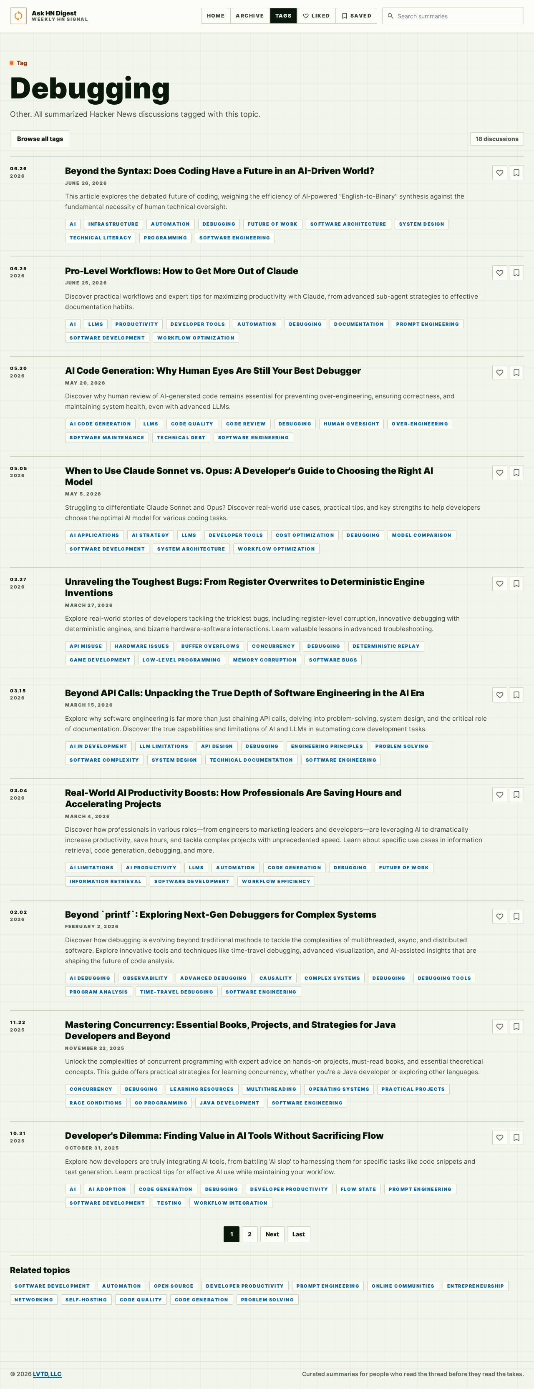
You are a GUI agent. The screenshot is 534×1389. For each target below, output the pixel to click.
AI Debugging (90, 978)
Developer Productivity (289, 1189)
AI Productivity (151, 868)
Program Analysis (99, 992)
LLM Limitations (164, 746)
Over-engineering (420, 424)
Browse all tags (40, 139)
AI (73, 224)
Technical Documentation (251, 760)
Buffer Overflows (210, 646)
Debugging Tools (444, 978)
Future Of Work (272, 224)
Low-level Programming (182, 660)
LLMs (95, 324)
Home (216, 16)
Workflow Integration (230, 1203)
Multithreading (271, 1089)
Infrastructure (113, 224)
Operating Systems (339, 1089)
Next (272, 1234)
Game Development (100, 660)
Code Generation (295, 868)
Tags (283, 16)
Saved (361, 16)
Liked (321, 16)
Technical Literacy (100, 238)
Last (298, 1234)
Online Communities (403, 1286)
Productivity (137, 324)
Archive (250, 16)
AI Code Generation (100, 424)
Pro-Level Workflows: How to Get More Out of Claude (181, 270)
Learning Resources (202, 1089)
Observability (145, 978)
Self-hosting (86, 1300)
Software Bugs (333, 660)
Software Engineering (234, 238)
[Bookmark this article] (516, 172)
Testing (169, 1203)
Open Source (174, 1286)
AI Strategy (150, 535)
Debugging (219, 224)
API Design (217, 746)
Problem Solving (401, 746)
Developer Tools (198, 324)
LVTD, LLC (47, 1373)
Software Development (107, 338)
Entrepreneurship (475, 1286)
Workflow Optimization (195, 338)
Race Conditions (96, 1103)
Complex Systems (332, 978)
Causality (275, 978)
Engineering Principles (327, 746)
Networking (34, 1300)
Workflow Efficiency (276, 881)
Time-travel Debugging (176, 992)
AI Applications (94, 535)
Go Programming (161, 1103)
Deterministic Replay (386, 646)
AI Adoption (107, 1189)
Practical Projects (413, 1089)
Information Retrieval (106, 881)
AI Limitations (91, 868)
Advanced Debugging (213, 978)
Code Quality (192, 424)
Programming (165, 238)
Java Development (229, 1103)
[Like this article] (499, 172)
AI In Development (98, 746)
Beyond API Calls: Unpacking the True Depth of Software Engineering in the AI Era (245, 692)
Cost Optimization (305, 535)
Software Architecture (348, 224)
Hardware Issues (142, 646)
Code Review (246, 424)
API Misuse (86, 646)
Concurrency (273, 646)
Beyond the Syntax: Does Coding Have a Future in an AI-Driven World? (220, 170)
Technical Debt (181, 437)
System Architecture (191, 549)
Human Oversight (351, 424)
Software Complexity (104, 760)
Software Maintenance (107, 437)
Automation (170, 224)
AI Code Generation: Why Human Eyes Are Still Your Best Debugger (213, 370)
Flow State (358, 1189)
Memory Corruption (265, 660)
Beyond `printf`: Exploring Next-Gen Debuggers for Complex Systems (221, 914)
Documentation (359, 324)
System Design (422, 224)
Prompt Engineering (427, 324)
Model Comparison (421, 535)
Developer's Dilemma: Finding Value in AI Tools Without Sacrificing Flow (224, 1135)
